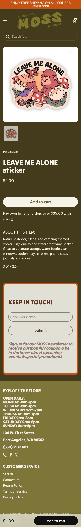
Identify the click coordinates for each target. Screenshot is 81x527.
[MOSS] (39, 20)
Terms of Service (15, 491)
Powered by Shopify (55, 514)
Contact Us (11, 480)
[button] (74, 21)
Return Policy (13, 485)
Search (8, 474)
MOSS (35, 514)
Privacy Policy (13, 497)
